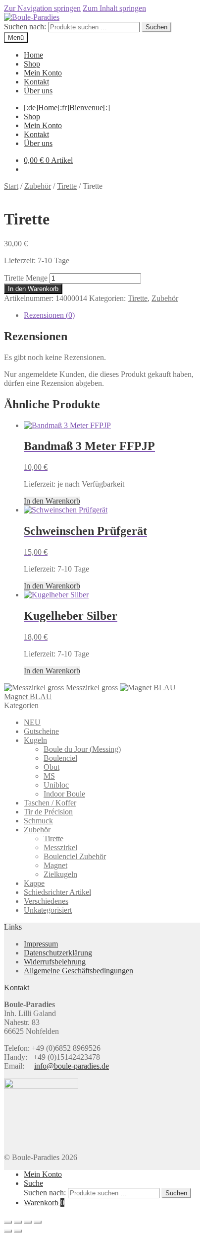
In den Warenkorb (33, 288)
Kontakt (36, 81)
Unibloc (56, 785)
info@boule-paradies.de (71, 1066)
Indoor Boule (64, 794)
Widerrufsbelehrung (55, 961)
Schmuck (38, 820)
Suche (33, 1183)
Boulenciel (60, 758)
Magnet (55, 865)
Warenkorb (44, 1202)
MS (49, 776)
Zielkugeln (60, 874)
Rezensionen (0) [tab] (49, 315)
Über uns (38, 90)
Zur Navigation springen (42, 8)
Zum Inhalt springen (114, 8)
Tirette (67, 186)
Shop (32, 64)
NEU (32, 722)
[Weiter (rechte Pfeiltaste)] (18, 1231)
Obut (51, 767)
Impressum (41, 944)
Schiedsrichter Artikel (57, 892)
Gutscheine (41, 731)
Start (11, 186)
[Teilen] (28, 1222)
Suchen (156, 27)
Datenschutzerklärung (58, 952)
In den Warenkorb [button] (52, 501)
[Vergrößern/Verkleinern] (8, 1222)
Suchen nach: (25, 26)
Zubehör (37, 186)
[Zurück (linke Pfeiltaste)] (8, 1231)
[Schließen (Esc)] (38, 1222)
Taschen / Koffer (50, 803)
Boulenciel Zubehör (75, 856)
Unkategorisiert (48, 910)
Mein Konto (43, 73)
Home (33, 55)
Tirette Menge (26, 278)
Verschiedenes (46, 901)
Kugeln (35, 740)
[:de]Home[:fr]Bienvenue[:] (67, 107)
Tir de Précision (48, 811)
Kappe (34, 883)
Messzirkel (60, 847)
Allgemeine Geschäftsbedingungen (78, 970)
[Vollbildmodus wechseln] (18, 1222)
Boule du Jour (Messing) (82, 749)
